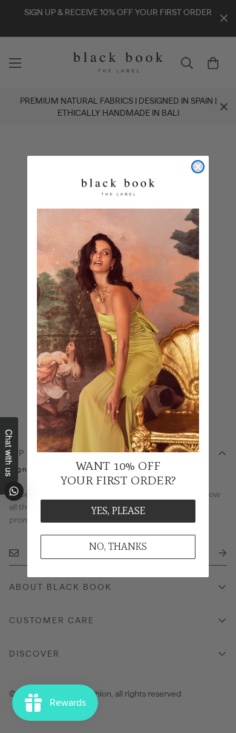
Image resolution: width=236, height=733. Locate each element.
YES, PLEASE (118, 511)
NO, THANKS (118, 546)
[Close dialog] (198, 167)
